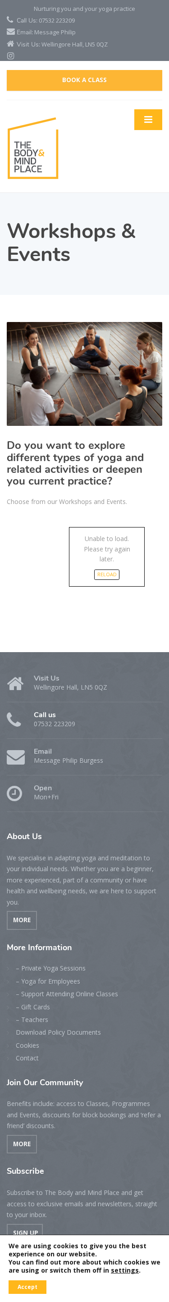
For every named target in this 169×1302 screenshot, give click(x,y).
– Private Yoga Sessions (51, 968)
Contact (27, 1058)
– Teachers (32, 1019)
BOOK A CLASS (84, 80)
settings (125, 1270)
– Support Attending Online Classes (67, 993)
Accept (27, 1287)
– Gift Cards (33, 1007)
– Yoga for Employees (48, 981)
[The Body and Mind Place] (33, 145)
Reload (107, 574)
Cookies (27, 1045)
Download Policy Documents (58, 1032)
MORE (21, 920)
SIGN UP (24, 1233)
